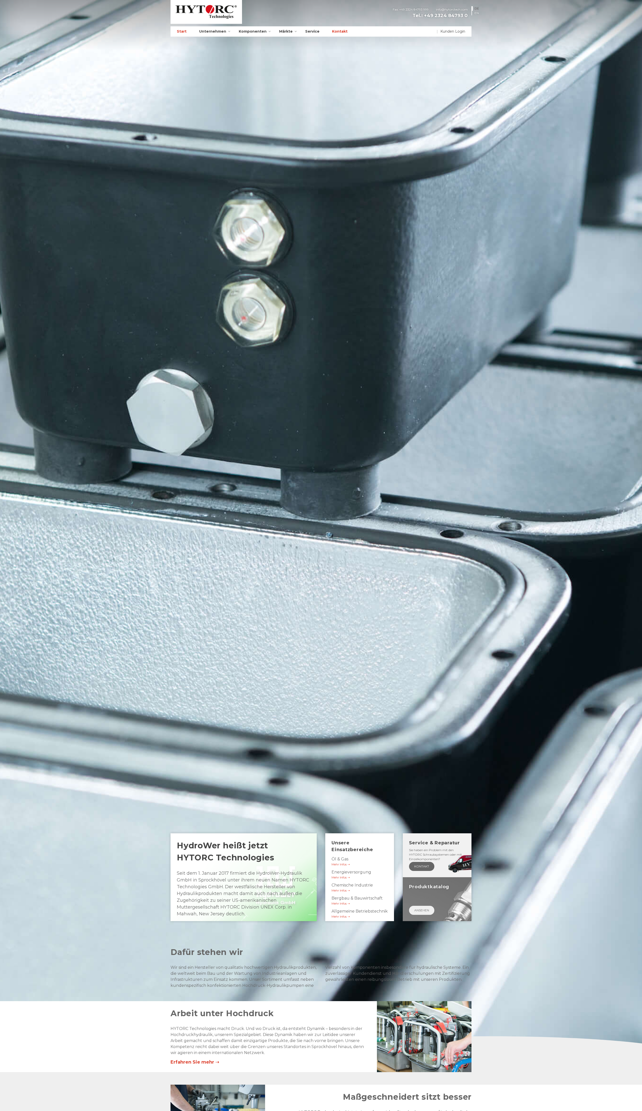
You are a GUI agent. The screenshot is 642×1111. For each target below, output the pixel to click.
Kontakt (340, 31)
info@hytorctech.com (452, 9)
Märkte (286, 31)
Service (312, 31)
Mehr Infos (339, 864)
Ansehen (421, 910)
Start (182, 31)
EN (476, 13)
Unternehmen (212, 31)
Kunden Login (452, 31)
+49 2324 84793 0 (446, 15)
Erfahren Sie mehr (192, 1062)
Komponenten (253, 31)
